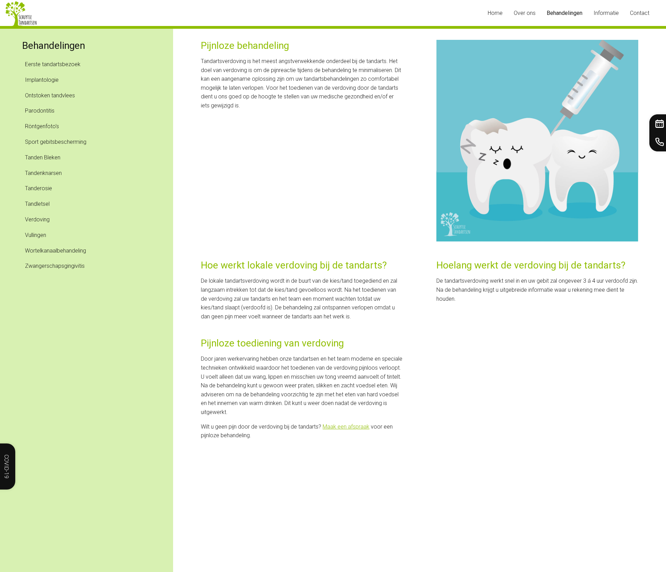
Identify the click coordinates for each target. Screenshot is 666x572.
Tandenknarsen (43, 173)
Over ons (525, 13)
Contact (639, 13)
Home (495, 13)
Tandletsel (37, 204)
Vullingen (35, 235)
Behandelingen (564, 13)
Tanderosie (38, 188)
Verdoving (37, 219)
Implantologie (42, 80)
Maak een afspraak (346, 426)
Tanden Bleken (42, 157)
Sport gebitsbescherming (55, 142)
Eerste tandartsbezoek (52, 64)
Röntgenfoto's (42, 126)
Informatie (606, 13)
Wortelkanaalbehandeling (55, 250)
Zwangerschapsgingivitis (55, 266)
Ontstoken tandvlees (50, 95)
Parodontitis (39, 110)
